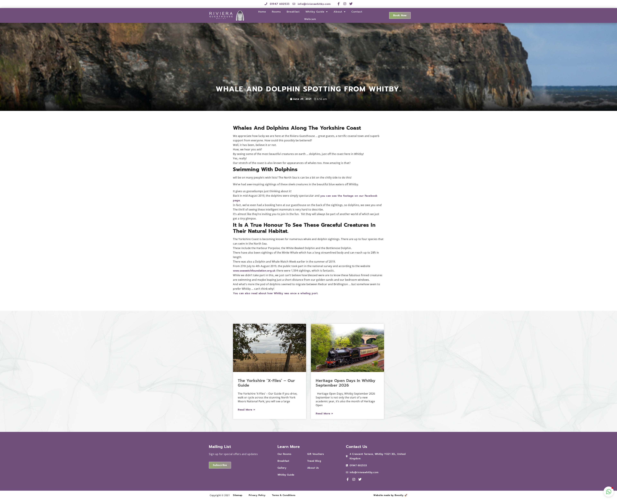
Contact (356, 12)
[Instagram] (344, 3)
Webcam (310, 19)
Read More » (246, 410)
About (338, 12)
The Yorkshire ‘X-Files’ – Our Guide (266, 383)
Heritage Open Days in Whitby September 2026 (345, 383)
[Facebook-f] (338, 3)
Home (262, 12)
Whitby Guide (314, 12)
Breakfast (293, 12)
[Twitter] (351, 3)
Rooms (276, 12)
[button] (609, 492)
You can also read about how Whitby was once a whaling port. (275, 293)
